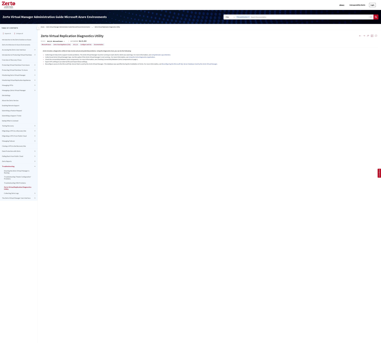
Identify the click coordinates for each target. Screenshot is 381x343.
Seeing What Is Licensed (10, 121)
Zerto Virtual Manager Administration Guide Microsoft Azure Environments (68, 27)
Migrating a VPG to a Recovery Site (14, 131)
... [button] (92, 27)
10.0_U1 (75, 44)
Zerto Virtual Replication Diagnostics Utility (17, 188)
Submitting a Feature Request (12, 110)
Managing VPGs (7, 85)
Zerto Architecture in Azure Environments (16, 45)
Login (372, 5)
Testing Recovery (8, 126)
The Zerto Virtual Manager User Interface (16, 198)
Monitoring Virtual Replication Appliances (16, 80)
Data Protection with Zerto (11, 151)
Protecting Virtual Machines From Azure (16, 65)
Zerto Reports (7, 161)
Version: (43, 41)
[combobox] (302, 17)
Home (42, 27)
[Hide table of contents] (38, 27)
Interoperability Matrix (357, 5)
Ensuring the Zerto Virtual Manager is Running (16, 172)
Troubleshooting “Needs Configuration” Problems (17, 178)
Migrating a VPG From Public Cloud (14, 136)
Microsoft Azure (46, 44)
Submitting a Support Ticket (11, 116)
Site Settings (6, 95)
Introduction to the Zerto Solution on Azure (16, 40)
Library (341, 5)
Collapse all (19, 33)
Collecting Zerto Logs (11, 193)
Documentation (98, 44)
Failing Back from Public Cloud (12, 156)
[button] (248, 17)
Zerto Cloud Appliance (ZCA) (62, 44)
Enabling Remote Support (10, 105)
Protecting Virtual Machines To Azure (15, 70)
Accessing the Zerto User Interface (14, 50)
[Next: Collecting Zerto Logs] (364, 36)
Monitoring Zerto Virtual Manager (13, 75)
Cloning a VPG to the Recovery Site (14, 146)
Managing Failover (8, 141)
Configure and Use (85, 44)
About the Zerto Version (10, 100)
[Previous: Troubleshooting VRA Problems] (360, 36)
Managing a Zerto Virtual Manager (14, 90)
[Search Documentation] (375, 17)
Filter (227, 17)
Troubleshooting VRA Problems (15, 183)
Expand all (8, 33)
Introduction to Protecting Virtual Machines (17, 55)
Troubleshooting (8, 166)
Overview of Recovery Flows (12, 60)
